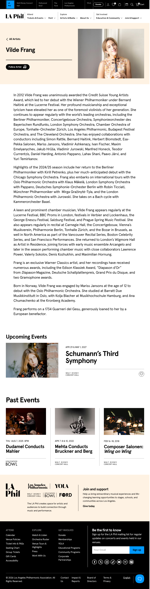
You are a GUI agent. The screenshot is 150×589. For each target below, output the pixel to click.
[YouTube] (119, 562)
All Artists (14, 39)
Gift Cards (11, 556)
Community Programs (69, 552)
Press (34, 551)
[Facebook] (94, 562)
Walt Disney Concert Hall (25, 4)
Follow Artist (15, 67)
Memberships (65, 539)
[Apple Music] (131, 562)
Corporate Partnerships (64, 558)
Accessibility (12, 561)
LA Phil (9, 4)
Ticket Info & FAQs (15, 544)
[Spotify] (125, 562)
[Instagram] (106, 562)
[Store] (120, 4)
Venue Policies (13, 539)
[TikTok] (113, 562)
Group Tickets (13, 552)
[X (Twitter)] (100, 562)
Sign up (137, 550)
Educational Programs (69, 548)
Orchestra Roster (40, 539)
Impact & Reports (76, 580)
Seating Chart (12, 548)
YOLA (89, 3)
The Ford (56, 4)
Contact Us (65, 580)
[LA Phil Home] (14, 16)
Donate (98, 4)
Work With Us (39, 556)
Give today (89, 506)
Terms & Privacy (107, 580)
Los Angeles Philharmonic (69, 4)
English (126, 578)
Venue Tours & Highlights (39, 546)
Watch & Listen (39, 535)
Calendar (10, 535)
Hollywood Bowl (43, 4)
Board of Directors (91, 580)
